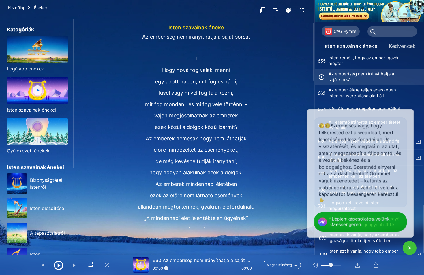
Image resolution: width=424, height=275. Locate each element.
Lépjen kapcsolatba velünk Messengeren (359, 222)
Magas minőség (279, 265)
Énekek (41, 7)
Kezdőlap (17, 7)
